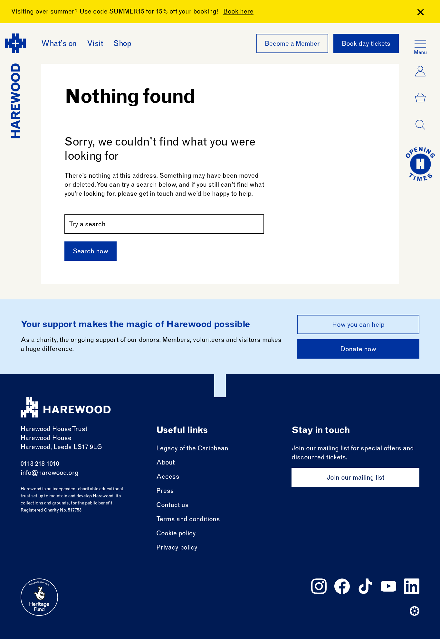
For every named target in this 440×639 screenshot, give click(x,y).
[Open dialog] (420, 125)
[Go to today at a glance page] (420, 164)
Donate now (358, 350)
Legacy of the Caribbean (192, 449)
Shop (122, 44)
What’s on (59, 44)
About (165, 463)
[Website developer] (414, 611)
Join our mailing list (355, 478)
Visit (95, 44)
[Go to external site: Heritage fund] (39, 597)
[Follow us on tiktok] (365, 586)
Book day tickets (366, 44)
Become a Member (292, 44)
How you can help (358, 325)
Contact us (172, 506)
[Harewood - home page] (66, 407)
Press (165, 491)
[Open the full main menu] (420, 44)
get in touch (156, 194)
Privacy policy (176, 548)
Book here (238, 12)
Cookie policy (176, 534)
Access (167, 477)
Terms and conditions (188, 520)
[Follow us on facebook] (342, 586)
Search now (90, 252)
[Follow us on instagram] (319, 586)
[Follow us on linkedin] (411, 586)
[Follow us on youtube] (388, 586)
